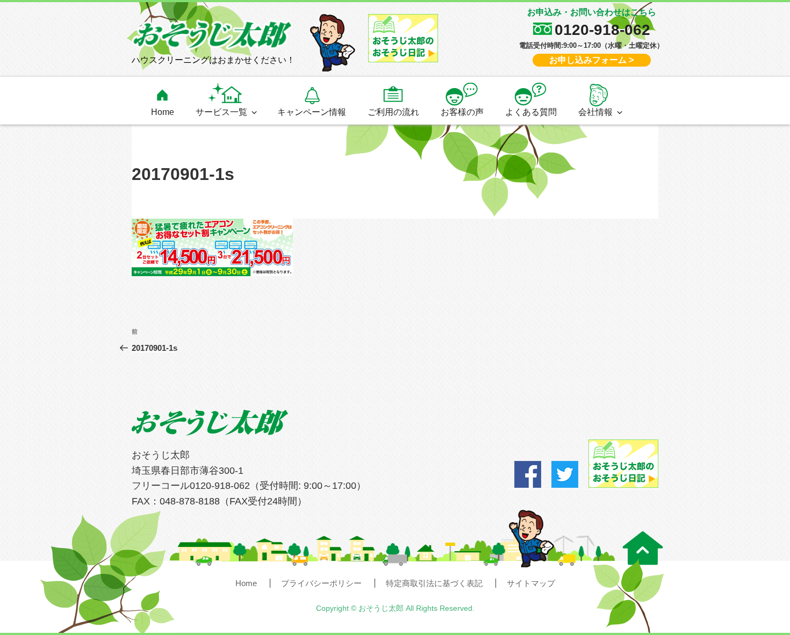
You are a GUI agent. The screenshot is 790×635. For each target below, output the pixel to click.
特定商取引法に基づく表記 (434, 583)
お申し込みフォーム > (591, 59)
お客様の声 (462, 112)
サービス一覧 (221, 112)
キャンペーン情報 (311, 112)
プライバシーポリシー (321, 583)
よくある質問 (531, 112)
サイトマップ (531, 583)
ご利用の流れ (393, 112)
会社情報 (595, 112)
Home (162, 112)
